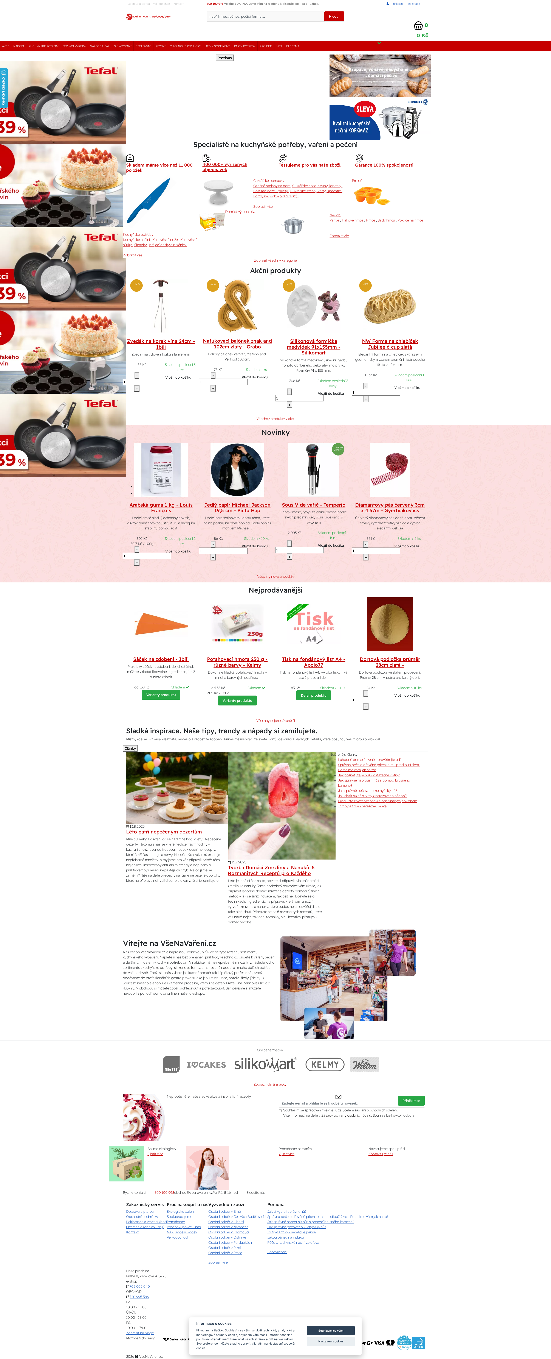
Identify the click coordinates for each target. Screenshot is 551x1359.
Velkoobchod (161, 3)
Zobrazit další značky (270, 1084)
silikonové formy (187, 967)
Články (130, 748)
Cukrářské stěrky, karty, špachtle (316, 191)
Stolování (143, 46)
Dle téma (292, 46)
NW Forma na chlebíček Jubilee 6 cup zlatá (390, 344)
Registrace (413, 3)
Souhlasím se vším (331, 1330)
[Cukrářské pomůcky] (225, 191)
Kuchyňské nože (165, 239)
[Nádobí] (301, 225)
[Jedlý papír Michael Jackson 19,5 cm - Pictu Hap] (237, 469)
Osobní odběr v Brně (224, 1211)
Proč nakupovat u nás (184, 1227)
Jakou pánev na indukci (285, 1237)
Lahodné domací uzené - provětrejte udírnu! (372, 759)
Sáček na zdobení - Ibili (161, 659)
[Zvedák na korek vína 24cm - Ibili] (161, 306)
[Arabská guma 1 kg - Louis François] (161, 469)
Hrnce (371, 220)
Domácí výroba (74, 46)
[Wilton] (364, 1064)
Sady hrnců (387, 220)
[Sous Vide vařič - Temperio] (314, 469)
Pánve (335, 220)
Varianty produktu (161, 695)
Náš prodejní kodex (182, 1232)
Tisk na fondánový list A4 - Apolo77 (313, 662)
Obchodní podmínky (142, 1216)
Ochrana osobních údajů (145, 1227)
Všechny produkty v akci (275, 419)
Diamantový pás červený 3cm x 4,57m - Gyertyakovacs (390, 508)
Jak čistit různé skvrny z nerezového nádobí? (372, 796)
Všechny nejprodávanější (275, 720)
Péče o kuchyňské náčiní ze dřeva (293, 1242)
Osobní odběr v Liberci (226, 1222)
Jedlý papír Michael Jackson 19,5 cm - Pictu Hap (237, 508)
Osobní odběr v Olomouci (228, 1232)
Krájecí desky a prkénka (168, 245)
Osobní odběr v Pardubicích (230, 1242)
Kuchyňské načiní (137, 239)
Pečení (161, 46)
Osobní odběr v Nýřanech (228, 1227)
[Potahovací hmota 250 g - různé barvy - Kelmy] (237, 624)
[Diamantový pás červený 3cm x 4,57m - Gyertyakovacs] (390, 469)
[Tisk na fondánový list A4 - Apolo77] (314, 624)
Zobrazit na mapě (140, 1333)
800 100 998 (164, 1192)
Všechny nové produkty (275, 576)
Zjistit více (155, 1154)
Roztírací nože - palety (271, 191)
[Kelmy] (325, 1064)
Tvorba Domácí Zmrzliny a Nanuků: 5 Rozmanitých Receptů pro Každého (271, 870)
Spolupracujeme (179, 1216)
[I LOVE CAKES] (206, 1064)
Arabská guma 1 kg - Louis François (161, 508)
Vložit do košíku (178, 377)
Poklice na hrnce (410, 220)
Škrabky (140, 245)
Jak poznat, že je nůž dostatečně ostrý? (368, 775)
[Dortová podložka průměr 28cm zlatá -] (390, 624)
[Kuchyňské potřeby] (150, 201)
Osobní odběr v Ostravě (227, 1237)
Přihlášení (397, 3)
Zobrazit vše (132, 255)
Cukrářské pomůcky (185, 46)
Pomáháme (176, 1222)
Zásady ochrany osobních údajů (346, 1115)
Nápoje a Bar (100, 46)
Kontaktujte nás (380, 1154)
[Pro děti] (372, 196)
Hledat (334, 16)
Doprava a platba (139, 3)
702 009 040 (140, 1286)
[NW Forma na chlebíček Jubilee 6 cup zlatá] (390, 306)
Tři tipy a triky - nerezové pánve (362, 806)
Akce (5, 46)
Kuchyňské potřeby (43, 46)
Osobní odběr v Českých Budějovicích (237, 1216)
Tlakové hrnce (353, 220)
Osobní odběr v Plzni (224, 1247)
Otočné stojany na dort (272, 186)
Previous (225, 58)
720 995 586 (139, 1297)
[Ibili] (171, 1064)
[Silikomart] (265, 1064)
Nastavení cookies (331, 1341)
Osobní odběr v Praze (225, 1253)
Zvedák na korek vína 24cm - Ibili (161, 344)
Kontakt (178, 3)
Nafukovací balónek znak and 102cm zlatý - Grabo (237, 344)
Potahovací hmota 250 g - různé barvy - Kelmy (237, 662)
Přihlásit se (411, 1100)
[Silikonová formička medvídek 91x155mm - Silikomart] (314, 306)
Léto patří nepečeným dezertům (164, 832)
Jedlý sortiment (217, 46)
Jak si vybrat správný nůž (286, 1211)
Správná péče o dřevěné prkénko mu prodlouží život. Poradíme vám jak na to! (327, 1216)
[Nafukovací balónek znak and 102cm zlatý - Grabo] (237, 306)
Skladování (123, 46)
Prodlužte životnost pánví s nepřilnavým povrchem (377, 801)
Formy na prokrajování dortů (275, 196)
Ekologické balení (180, 1211)
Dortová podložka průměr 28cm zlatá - (390, 662)
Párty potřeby (244, 46)
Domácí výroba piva (240, 211)
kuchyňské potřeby (157, 967)
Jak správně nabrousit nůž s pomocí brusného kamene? (310, 1222)
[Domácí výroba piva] (212, 222)
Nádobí (18, 46)
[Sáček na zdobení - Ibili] (161, 624)
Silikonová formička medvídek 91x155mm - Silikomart (313, 347)
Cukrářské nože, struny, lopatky (317, 186)
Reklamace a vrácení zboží (146, 1222)
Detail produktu (314, 695)
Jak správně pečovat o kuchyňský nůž (367, 790)
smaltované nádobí (217, 967)
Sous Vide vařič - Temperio (313, 505)
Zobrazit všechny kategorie (275, 260)
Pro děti (266, 46)
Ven (279, 46)
